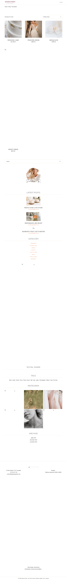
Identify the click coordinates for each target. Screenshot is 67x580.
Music (33, 254)
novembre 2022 (33, 441)
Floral (24, 380)
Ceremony (33, 243)
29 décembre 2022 (33, 209)
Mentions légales (39, 578)
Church (17, 380)
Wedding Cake (13, 40)
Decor (21, 380)
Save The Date (53, 380)
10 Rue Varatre (9, 470)
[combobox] (52, 17)
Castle (13, 380)
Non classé (33, 256)
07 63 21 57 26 (13, 472)
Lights (37, 380)
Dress (33, 247)
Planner (48, 380)
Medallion (53, 40)
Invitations (33, 252)
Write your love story (33, 208)
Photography (42, 380)
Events (33, 250)
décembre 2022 (33, 439)
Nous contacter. (46, 578)
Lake (34, 380)
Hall (31, 380)
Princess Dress (33, 40)
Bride (10, 380)
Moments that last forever (33, 231)
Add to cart (12, 43)
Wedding (33, 258)
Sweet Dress (13, 149)
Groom (28, 380)
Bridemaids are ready (33, 223)
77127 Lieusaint (17, 470)
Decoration (33, 245)
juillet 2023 (33, 437)
